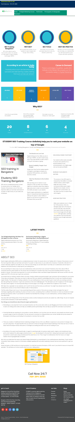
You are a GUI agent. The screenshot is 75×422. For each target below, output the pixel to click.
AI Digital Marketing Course (26, 11)
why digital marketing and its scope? (68, 400)
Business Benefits (68, 395)
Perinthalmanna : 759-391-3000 (9, 4)
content (56, 213)
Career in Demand (64, 65)
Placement (17, 14)
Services (53, 393)
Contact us (53, 399)
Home (15, 11)
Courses (53, 391)
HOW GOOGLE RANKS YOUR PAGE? (62, 155)
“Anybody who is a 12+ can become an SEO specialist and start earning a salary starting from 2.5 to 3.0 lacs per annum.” (19, 72)
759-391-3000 (37, 376)
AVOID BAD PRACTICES (59, 198)
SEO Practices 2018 (68, 397)
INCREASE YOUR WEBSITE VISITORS (60, 173)
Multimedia (39, 11)
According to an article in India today (20, 66)
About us (53, 397)
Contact (69, 4)
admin (3, 251)
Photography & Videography (52, 11)
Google (34, 333)
